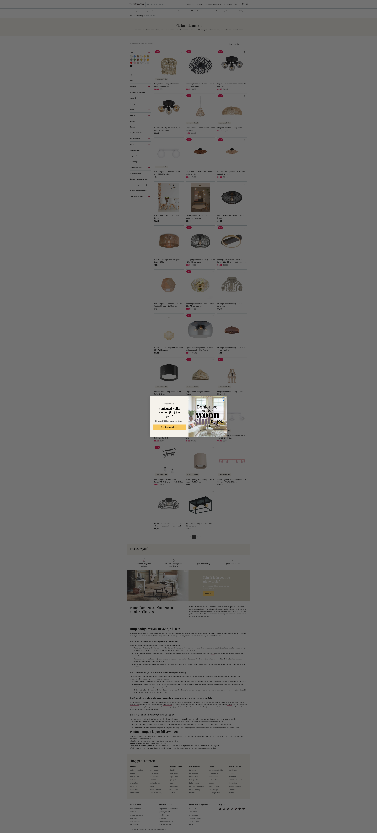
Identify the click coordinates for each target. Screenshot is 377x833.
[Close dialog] (224, 399)
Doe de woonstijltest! (169, 427)
